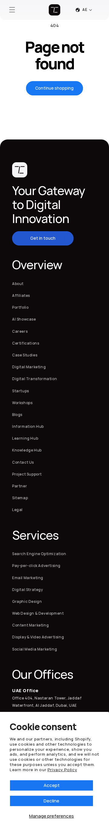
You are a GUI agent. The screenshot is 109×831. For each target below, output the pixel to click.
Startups (20, 390)
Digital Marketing (29, 366)
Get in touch (42, 238)
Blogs (17, 414)
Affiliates (21, 295)
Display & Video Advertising (38, 637)
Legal (17, 509)
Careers (20, 331)
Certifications (25, 343)
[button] (12, 9)
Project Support (27, 474)
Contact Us (23, 462)
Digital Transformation (34, 378)
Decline (51, 801)
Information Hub (28, 426)
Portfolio (20, 307)
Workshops (22, 402)
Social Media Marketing (34, 649)
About (18, 283)
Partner (19, 486)
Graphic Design (27, 601)
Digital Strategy (27, 589)
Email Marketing (27, 577)
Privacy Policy (62, 769)
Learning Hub (25, 438)
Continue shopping (54, 88)
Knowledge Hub (27, 450)
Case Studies (24, 355)
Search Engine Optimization (39, 553)
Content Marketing (30, 625)
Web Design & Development (38, 613)
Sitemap (20, 497)
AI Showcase (24, 319)
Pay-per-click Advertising (36, 565)
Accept (52, 785)
